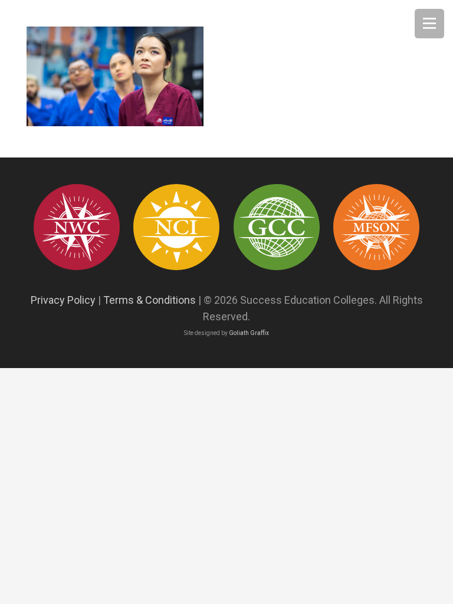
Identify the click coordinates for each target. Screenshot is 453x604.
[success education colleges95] (77, 227)
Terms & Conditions (149, 300)
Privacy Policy (63, 300)
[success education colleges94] (277, 227)
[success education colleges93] (176, 227)
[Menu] (429, 23)
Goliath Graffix (249, 333)
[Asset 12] (376, 227)
